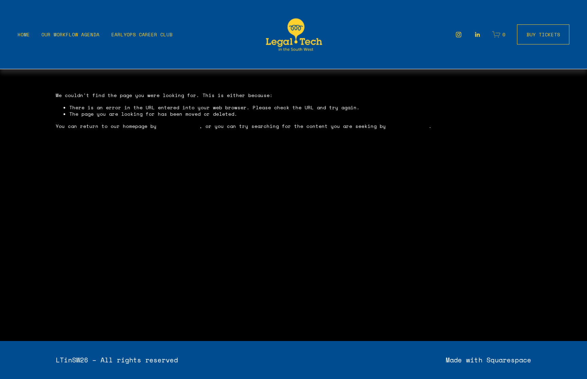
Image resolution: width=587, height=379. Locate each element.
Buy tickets (543, 34)
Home (24, 34)
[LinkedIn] (477, 34)
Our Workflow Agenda (70, 34)
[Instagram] (458, 34)
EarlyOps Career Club (142, 34)
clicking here (179, 126)
